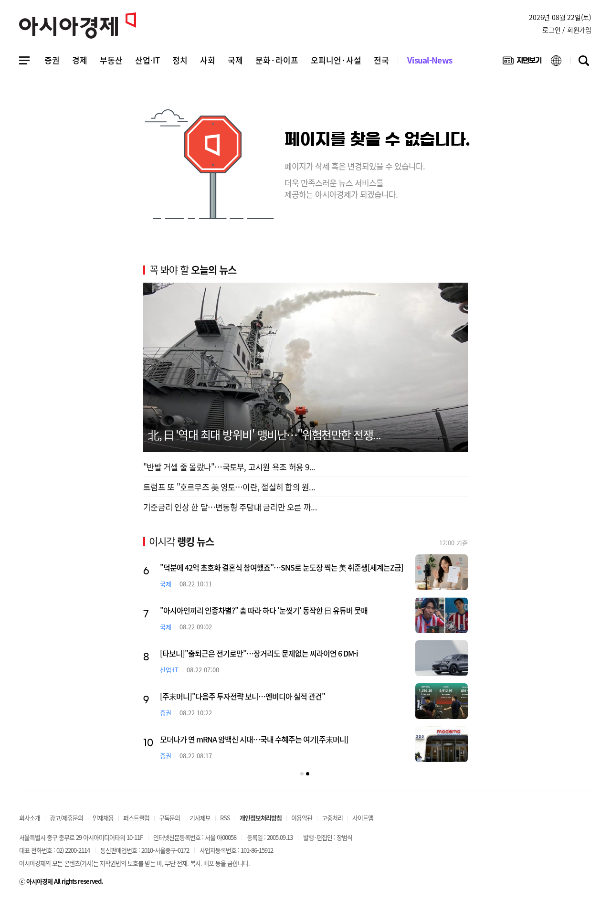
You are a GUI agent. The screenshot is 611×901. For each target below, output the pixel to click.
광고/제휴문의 (66, 817)
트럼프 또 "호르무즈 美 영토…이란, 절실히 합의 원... (229, 487)
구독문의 (169, 817)
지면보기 (522, 62)
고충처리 (332, 817)
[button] (302, 773)
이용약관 (301, 817)
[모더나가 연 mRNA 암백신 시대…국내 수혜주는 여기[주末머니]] (441, 744)
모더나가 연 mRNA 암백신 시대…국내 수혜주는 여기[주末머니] (254, 739)
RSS (225, 817)
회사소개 (29, 817)
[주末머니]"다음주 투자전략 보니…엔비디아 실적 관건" (242, 696)
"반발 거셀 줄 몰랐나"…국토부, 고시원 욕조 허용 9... (229, 467)
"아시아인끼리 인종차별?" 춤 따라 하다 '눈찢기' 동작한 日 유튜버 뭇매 (264, 610)
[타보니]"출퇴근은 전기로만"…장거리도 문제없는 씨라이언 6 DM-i (259, 653)
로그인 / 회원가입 (566, 29)
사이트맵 (362, 817)
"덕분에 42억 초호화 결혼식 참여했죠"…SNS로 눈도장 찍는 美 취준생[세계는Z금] (281, 567)
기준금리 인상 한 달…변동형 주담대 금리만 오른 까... (230, 507)
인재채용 (103, 817)
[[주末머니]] (441, 701)
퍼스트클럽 (136, 817)
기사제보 (200, 817)
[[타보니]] (441, 658)
